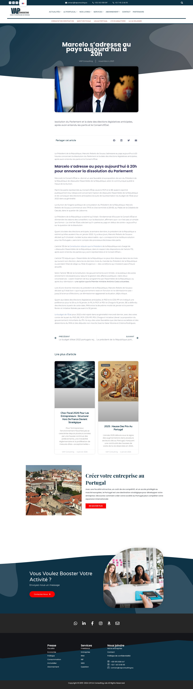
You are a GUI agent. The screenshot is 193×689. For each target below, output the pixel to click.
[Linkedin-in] (84, 623)
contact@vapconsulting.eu (77, 3)
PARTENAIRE (138, 12)
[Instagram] (17, 2)
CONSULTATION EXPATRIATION (62, 21)
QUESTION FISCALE (84, 21)
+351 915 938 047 (101, 3)
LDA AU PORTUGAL (100, 21)
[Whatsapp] (76, 623)
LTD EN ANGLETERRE (118, 21)
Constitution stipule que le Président (85, 246)
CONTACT (126, 12)
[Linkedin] (13, 2)
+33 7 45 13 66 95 (121, 3)
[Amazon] (109, 623)
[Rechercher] (182, 3)
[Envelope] (117, 623)
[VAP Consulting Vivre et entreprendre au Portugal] (20, 11)
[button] (60, 11)
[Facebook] (10, 2)
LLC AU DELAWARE (135, 21)
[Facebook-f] (92, 623)
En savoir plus (96, 506)
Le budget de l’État (63, 314)
